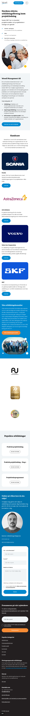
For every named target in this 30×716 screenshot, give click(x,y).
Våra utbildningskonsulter (11, 332)
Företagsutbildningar (7, 643)
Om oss (4, 651)
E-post (5, 559)
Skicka (15, 592)
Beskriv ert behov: (8, 567)
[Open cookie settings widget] (2, 713)
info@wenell (5, 691)
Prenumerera (15, 630)
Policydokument (6, 702)
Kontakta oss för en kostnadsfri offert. (16, 668)
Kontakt (4, 654)
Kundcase (4, 649)
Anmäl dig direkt (18, 2)
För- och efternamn (9, 550)
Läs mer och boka (15, 451)
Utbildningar (5, 640)
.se (9, 691)
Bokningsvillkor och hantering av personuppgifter (14, 698)
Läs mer (6, 185)
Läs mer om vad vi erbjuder (11, 124)
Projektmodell (5, 646)
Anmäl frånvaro (6, 695)
